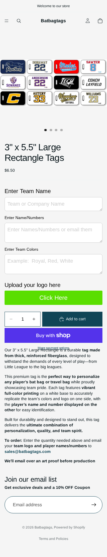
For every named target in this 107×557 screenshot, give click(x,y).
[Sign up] (94, 505)
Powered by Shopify (69, 527)
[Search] (19, 21)
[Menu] (6, 20)
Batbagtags (43, 527)
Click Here (53, 297)
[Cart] (100, 21)
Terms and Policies (53, 539)
